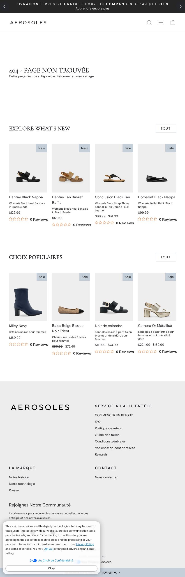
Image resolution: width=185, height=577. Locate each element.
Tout (166, 128)
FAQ (98, 422)
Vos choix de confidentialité (115, 448)
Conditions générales (110, 441)
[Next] (180, 6)
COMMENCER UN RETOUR (114, 415)
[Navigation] (92, 6)
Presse (14, 490)
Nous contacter (106, 477)
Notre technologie (22, 484)
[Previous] (4, 6)
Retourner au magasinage (75, 76)
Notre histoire (19, 477)
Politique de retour (108, 428)
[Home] (28, 23)
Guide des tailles (107, 435)
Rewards (101, 454)
